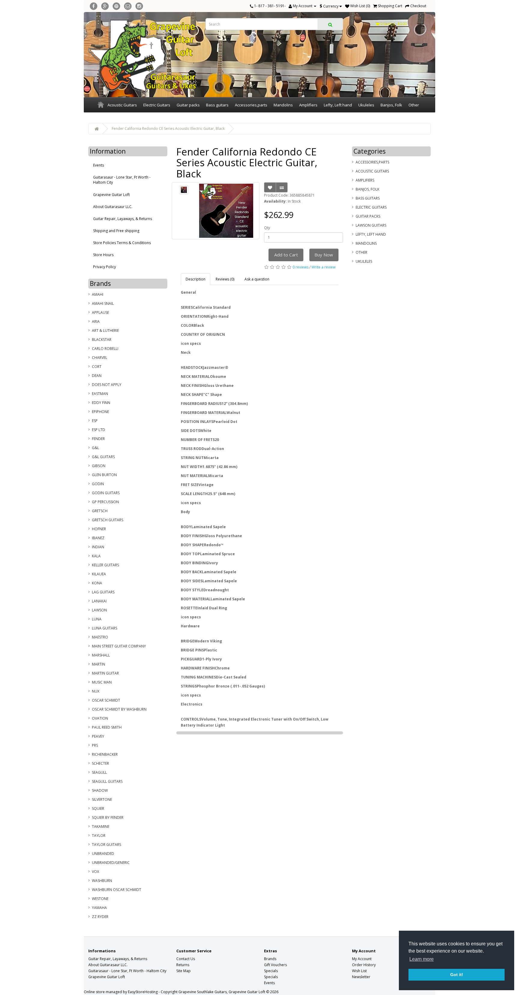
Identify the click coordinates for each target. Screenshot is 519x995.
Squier (98, 808)
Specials (271, 970)
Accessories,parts (251, 105)
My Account (362, 958)
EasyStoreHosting (143, 991)
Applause (100, 312)
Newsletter (361, 976)
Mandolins (283, 105)
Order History (364, 964)
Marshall (101, 655)
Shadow (100, 790)
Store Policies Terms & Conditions (122, 242)
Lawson (99, 610)
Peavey (98, 736)
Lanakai (99, 601)
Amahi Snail (103, 303)
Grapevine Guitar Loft (111, 194)
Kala (96, 556)
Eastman (100, 393)
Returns (182, 964)
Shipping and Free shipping (116, 230)
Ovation (100, 718)
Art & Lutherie (105, 330)
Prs (95, 745)
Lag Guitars (103, 592)
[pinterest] (116, 5)
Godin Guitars (106, 492)
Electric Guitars (156, 105)
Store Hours (103, 254)
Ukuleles (366, 105)
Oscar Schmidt (106, 700)
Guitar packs (188, 105)
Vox (95, 871)
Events (98, 165)
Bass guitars (217, 105)
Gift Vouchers (275, 964)
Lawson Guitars (371, 225)
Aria (96, 321)
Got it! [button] (456, 974)
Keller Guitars (105, 565)
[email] (128, 5)
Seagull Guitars (107, 781)
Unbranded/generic (111, 862)
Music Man (102, 682)
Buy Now (323, 255)
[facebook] (93, 5)
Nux (95, 691)
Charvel (99, 357)
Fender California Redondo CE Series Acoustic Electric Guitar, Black (168, 128)
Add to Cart (286, 255)
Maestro (100, 637)
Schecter (100, 763)
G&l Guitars (103, 456)
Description (195, 279)
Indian (98, 547)
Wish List (359, 970)
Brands (270, 958)
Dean (97, 375)
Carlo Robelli (105, 348)
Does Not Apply (106, 384)
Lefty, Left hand (338, 105)
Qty (267, 227)
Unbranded (103, 853)
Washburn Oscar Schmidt (116, 889)
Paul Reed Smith (107, 727)
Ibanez (98, 537)
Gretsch (100, 510)
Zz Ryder (100, 916)
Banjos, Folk (391, 105)
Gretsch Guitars (107, 519)
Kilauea (99, 574)
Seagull (99, 772)
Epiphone (100, 411)
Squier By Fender (107, 817)
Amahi (97, 294)
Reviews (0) (225, 279)
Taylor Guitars (106, 844)
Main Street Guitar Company (119, 646)
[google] (105, 5)
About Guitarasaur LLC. (112, 206)
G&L (95, 447)
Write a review (323, 267)
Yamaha (99, 907)
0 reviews (300, 267)
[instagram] (139, 5)
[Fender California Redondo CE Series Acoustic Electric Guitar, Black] (184, 189)
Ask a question (256, 279)
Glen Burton (104, 474)
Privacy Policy (104, 266)
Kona (97, 583)
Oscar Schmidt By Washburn (119, 709)
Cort (97, 366)
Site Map (183, 970)
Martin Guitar (105, 673)
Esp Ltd (98, 429)
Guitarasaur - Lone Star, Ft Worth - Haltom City (121, 180)
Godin (98, 483)
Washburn (102, 880)
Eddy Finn (101, 402)
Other (413, 105)
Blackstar (101, 339)
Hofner (99, 528)
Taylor (98, 835)
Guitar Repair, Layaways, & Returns (122, 218)
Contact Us (185, 958)
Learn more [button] (421, 959)
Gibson (98, 465)
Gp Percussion (105, 501)
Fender (98, 438)
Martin (98, 664)
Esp (95, 420)
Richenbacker (105, 754)
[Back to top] (499, 975)
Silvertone (102, 799)
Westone (100, 898)
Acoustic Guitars (122, 105)
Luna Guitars (104, 628)
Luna (97, 619)
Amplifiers (308, 105)
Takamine (100, 826)
